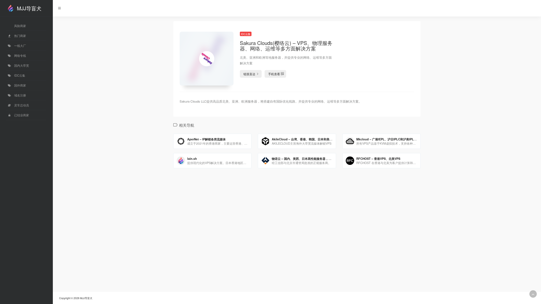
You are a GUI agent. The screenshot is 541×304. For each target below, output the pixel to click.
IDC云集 (245, 34)
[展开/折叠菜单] (58, 8)
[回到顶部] (533, 294)
